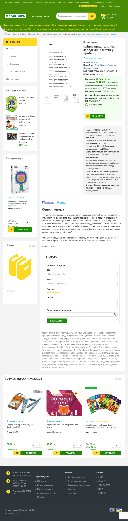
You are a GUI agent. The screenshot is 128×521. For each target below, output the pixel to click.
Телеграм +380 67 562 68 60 (22, 492)
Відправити (57, 321)
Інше (100, 489)
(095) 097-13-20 (19, 486)
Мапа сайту (73, 493)
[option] (20, 199)
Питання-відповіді (44, 489)
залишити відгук (17, 197)
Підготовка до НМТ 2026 (19, 285)
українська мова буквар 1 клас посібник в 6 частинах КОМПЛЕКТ (61, 426)
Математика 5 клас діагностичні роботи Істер (27, 119)
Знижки (102, 493)
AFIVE (17, 513)
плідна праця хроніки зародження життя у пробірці (17, 203)
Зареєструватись (116, 6)
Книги (12, 49)
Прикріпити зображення (59, 310)
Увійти (103, 6)
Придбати (23, 230)
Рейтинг (51, 289)
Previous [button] (30, 246)
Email (49, 279)
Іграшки (13, 56)
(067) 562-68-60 (19, 483)
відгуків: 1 (52, 421)
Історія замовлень (45, 485)
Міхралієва (17, 432)
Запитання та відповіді (102, 2)
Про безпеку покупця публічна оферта (39, 2)
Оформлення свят (17, 72)
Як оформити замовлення (79, 485)
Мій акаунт (41, 481)
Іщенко (55, 432)
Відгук (50, 297)
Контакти (61, 2)
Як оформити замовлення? (79, 2)
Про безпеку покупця (77, 481)
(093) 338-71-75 (19, 480)
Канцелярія (14, 64)
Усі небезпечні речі (94, 425)
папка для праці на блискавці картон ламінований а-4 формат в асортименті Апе (27, 139)
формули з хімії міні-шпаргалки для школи (22, 426)
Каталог (42, 16)
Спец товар (14, 79)
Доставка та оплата (12, 2)
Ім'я (48, 270)
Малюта (17, 209)
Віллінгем (95, 432)
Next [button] (33, 246)
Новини (40, 497)
